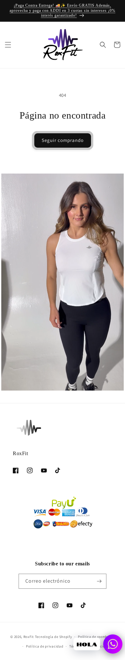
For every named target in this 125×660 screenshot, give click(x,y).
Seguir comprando (63, 140)
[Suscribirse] (99, 581)
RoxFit (28, 636)
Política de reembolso (96, 636)
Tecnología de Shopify (53, 636)
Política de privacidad (44, 646)
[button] (8, 45)
